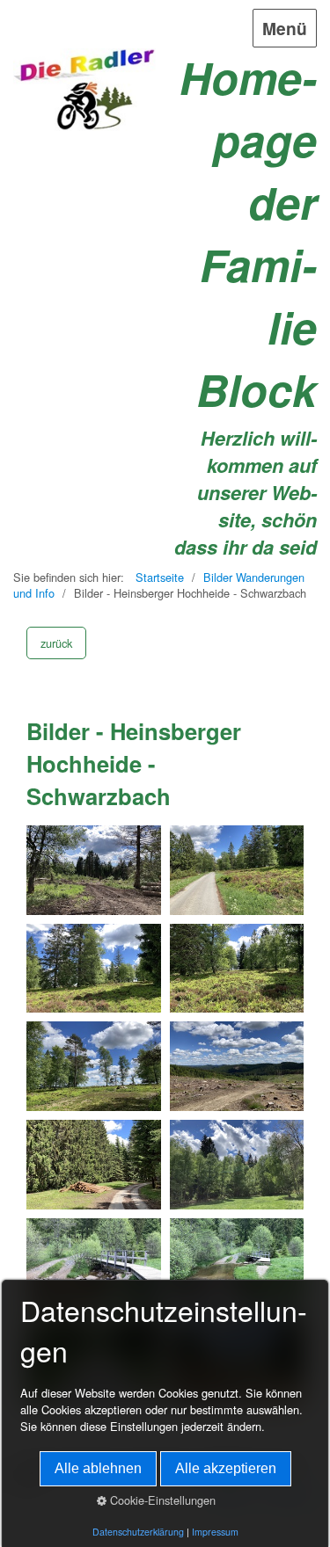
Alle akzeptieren (225, 1468)
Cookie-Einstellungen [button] (161, 1500)
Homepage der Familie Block (248, 233)
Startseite (160, 577)
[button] (56, 643)
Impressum (215, 1531)
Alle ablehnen (98, 1468)
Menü (284, 28)
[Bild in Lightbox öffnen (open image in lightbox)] (93, 870)
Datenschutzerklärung (138, 1531)
